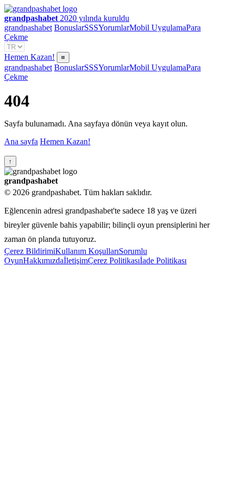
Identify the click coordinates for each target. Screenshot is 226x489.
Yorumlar (113, 27)
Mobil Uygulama (157, 27)
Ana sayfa (21, 141)
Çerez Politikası (114, 260)
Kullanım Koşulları (87, 251)
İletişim (76, 260)
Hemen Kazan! (29, 56)
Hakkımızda (43, 260)
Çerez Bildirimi (29, 251)
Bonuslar (69, 27)
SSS (91, 27)
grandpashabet (28, 27)
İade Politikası (163, 260)
